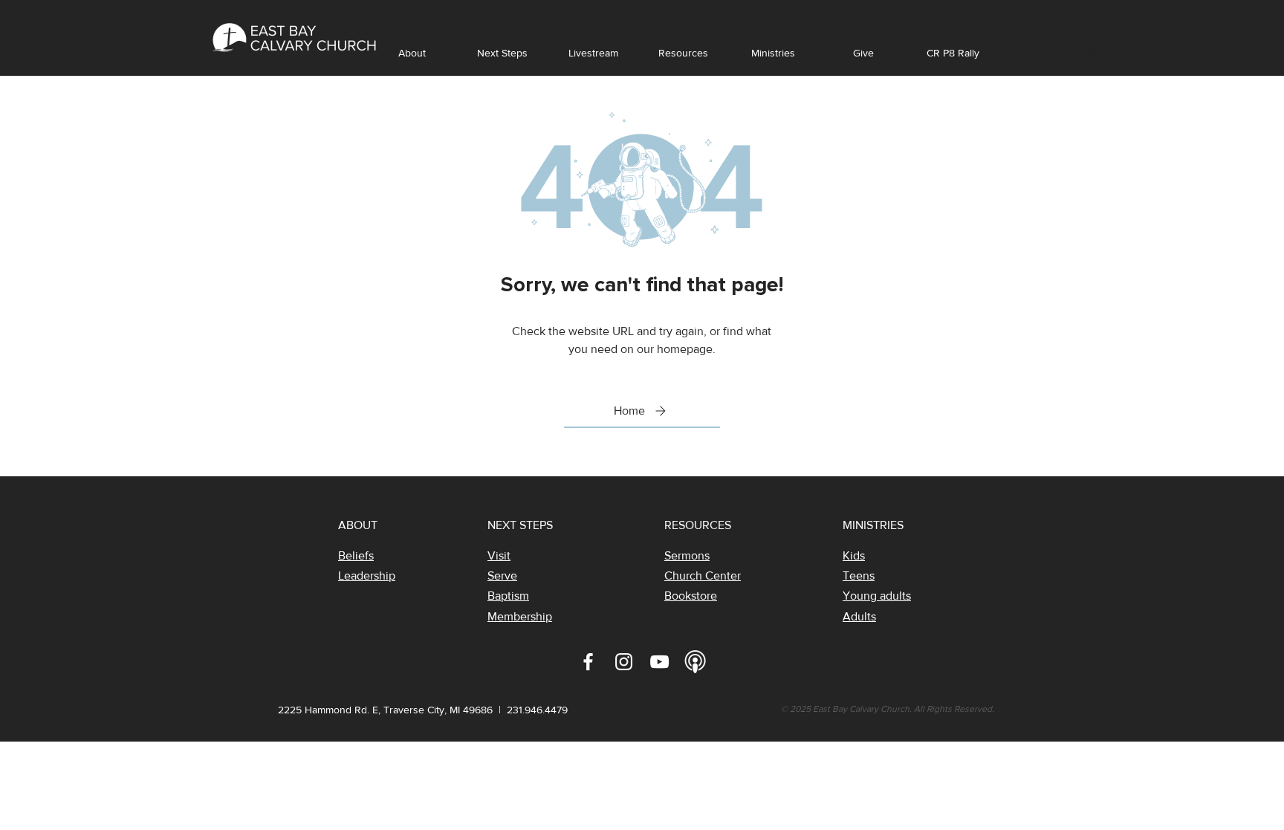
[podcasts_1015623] (695, 661)
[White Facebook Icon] (588, 661)
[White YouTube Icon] (659, 661)
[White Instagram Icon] (623, 661)
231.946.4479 (537, 710)
